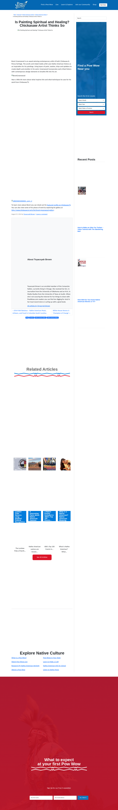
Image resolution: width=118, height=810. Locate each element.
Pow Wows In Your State (52, 658)
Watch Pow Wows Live (19, 662)
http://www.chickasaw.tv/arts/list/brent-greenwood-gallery (32, 210)
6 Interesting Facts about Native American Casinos (34, 516)
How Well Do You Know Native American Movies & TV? (89, 301)
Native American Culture (28, 14)
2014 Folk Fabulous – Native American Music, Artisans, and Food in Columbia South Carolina (29, 312)
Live (57, 5)
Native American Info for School (54, 666)
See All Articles (42, 557)
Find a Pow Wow (47, 5)
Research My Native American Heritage (25, 666)
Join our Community (82, 5)
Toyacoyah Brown (29, 214)
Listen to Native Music (51, 670)
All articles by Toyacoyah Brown (38, 306)
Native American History (41, 14)
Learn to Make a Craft (51, 662)
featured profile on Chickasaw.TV (58, 205)
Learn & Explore (67, 5)
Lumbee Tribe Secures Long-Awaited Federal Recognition (20, 517)
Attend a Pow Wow (18, 670)
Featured (19, 14)
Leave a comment (41, 214)
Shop (94, 5)
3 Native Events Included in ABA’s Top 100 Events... (49, 516)
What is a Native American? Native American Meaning (63, 516)
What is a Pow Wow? (19, 658)
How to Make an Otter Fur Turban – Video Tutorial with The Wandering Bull (90, 229)
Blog (15, 14)
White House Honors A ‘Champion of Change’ (61, 312)
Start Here (103, 5)
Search (91, 112)
